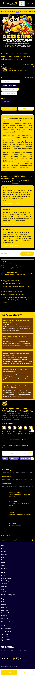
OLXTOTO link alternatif (10, 163)
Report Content (6, 535)
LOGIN (9, 672)
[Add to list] (4, 427)
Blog (2, 557)
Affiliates (4, 583)
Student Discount (6, 560)
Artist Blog (4, 592)
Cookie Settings (6, 621)
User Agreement (5, 651)
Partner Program (6, 581)
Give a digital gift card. (19, 268)
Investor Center (6, 578)
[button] (26, 431)
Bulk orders (4, 568)
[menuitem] (3, 11)
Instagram (8, 628)
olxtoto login (12, 11)
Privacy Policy (15, 651)
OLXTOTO (6, 118)
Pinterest (7, 639)
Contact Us (4, 618)
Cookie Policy (23, 651)
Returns (3, 604)
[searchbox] (17, 453)
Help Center (5, 607)
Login (3, 562)
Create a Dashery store (8, 595)
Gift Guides (4, 549)
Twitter (7, 634)
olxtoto (3, 11)
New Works (4, 554)
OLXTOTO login (7, 137)
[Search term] (22, 3)
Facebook (8, 631)
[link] (5, 458)
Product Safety (6, 613)
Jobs (2, 589)
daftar (3, 565)
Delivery (3, 602)
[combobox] (21, 3)
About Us (4, 575)
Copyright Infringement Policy (10, 540)
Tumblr (7, 637)
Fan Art (3, 551)
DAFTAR (25, 672)
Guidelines (4, 610)
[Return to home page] (10, 3)
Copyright (4, 616)
